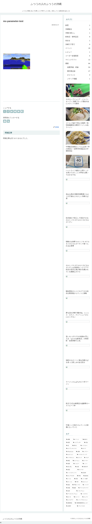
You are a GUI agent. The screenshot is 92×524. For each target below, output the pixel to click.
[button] (22, 111)
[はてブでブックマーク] (11, 111)
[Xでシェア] (4, 111)
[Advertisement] (31, 39)
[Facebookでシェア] (8, 111)
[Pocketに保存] (15, 111)
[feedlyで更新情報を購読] (4, 121)
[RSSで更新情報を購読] (8, 121)
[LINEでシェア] (18, 111)
